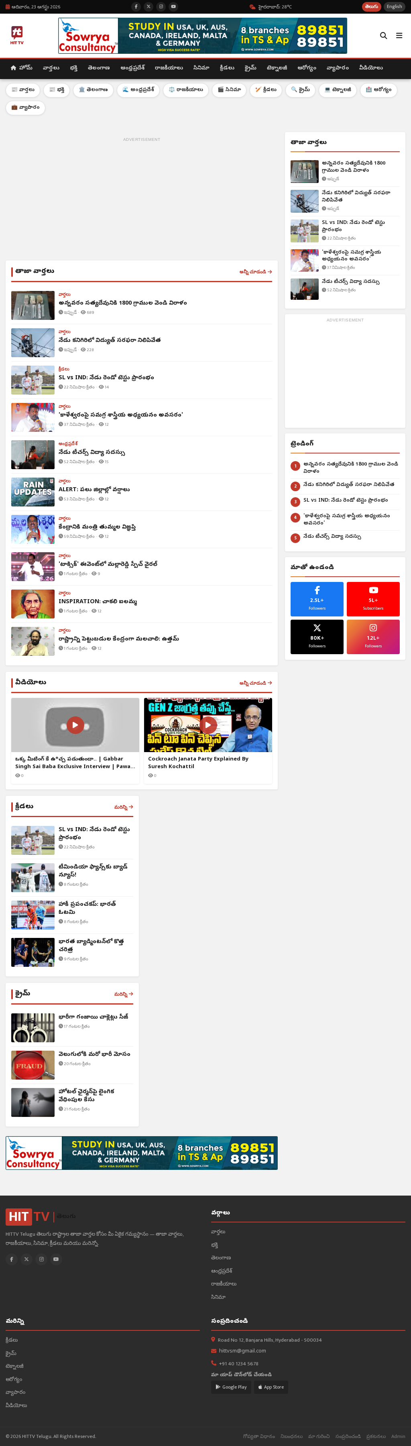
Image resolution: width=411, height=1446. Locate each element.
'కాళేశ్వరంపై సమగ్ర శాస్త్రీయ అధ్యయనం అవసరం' (351, 256)
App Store (274, 1387)
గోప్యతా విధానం (259, 1436)
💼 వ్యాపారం (25, 107)
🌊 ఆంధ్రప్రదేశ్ (138, 90)
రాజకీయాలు (169, 68)
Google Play (234, 1387)
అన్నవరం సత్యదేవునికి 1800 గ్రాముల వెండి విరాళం (353, 167)
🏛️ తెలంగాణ (93, 90)
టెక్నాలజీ (277, 68)
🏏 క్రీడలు (266, 90)
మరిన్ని (120, 807)
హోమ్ (25, 68)
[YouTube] (56, 1259)
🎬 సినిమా (229, 90)
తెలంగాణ (99, 68)
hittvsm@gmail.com (242, 1351)
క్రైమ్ (250, 68)
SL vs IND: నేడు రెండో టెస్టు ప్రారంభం (353, 227)
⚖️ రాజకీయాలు (186, 90)
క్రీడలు (227, 68)
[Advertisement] (142, 200)
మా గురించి (319, 1436)
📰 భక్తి (56, 90)
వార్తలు (51, 68)
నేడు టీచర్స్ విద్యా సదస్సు (351, 282)
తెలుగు (371, 6)
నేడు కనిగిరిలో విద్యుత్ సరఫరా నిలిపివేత (356, 197)
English (394, 6)
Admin (398, 1436)
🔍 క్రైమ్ (300, 90)
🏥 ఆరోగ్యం (379, 90)
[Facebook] (12, 1259)
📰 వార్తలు (23, 90)
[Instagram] (41, 1259)
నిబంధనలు (292, 1436)
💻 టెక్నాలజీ (337, 90)
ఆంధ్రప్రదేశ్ (132, 68)
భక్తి (73, 68)
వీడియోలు (371, 68)
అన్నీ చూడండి (253, 272)
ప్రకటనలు (376, 1436)
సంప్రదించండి (348, 1436)
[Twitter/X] (26, 1259)
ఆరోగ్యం (306, 68)
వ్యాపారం (338, 68)
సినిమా (201, 68)
